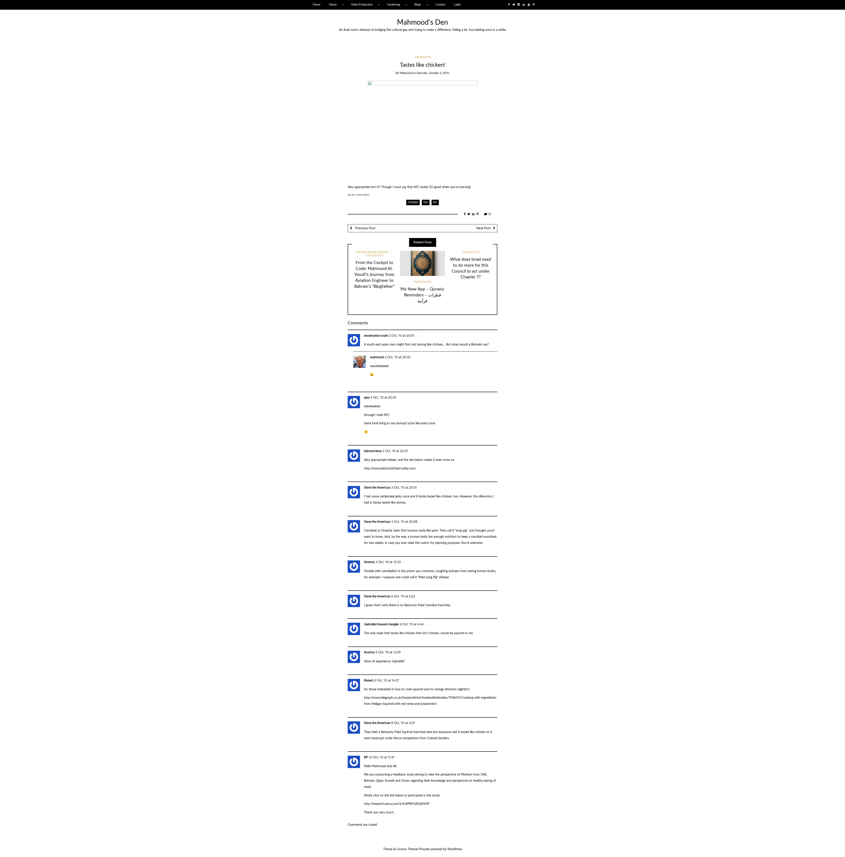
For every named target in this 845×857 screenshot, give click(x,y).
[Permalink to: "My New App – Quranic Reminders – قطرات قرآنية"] (422, 263)
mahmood (406, 73)
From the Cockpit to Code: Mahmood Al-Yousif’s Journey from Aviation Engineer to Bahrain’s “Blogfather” (374, 275)
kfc (435, 202)
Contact (440, 4)
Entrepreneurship (372, 252)
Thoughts (423, 57)
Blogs (417, 4)
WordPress (454, 849)
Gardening (393, 4)
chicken (413, 202)
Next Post (483, 228)
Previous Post (364, 228)
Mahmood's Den (422, 22)
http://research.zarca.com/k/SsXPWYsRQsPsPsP (396, 803)
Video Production (362, 4)
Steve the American (377, 487)
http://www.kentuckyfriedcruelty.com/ (390, 468)
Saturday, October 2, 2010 (433, 73)
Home (316, 4)
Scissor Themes (407, 849)
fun (425, 202)
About (333, 4)
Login (457, 4)
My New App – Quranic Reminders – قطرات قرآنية (422, 295)
